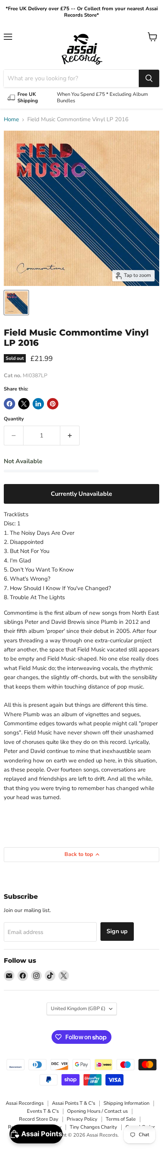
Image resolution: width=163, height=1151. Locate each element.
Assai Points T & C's (73, 1103)
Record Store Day (38, 1119)
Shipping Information (126, 1103)
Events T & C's (43, 1111)
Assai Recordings (25, 1103)
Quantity (14, 419)
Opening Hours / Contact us (97, 1111)
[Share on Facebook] (9, 403)
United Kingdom (78, 1008)
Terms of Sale (121, 1119)
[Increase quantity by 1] (70, 435)
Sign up (117, 931)
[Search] (149, 78)
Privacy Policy (82, 1119)
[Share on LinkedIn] (38, 403)
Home (11, 119)
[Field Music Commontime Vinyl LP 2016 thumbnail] (16, 302)
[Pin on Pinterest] (52, 403)
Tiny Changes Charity (93, 1127)
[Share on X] (24, 403)
